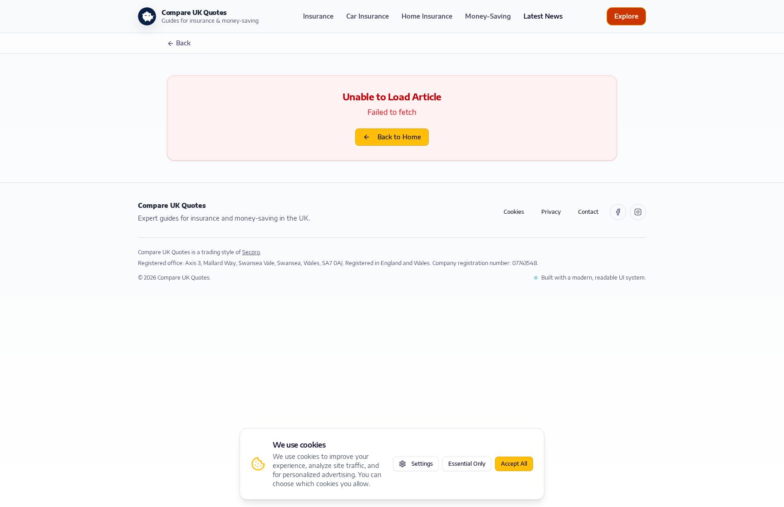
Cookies (514, 211)
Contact (588, 211)
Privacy (551, 211)
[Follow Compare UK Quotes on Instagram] (638, 212)
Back (183, 43)
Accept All (514, 463)
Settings (422, 463)
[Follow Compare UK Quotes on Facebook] (618, 212)
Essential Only (466, 463)
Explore (626, 16)
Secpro (251, 252)
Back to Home (399, 137)
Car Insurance (367, 16)
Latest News (543, 16)
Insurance (318, 16)
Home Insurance (427, 16)
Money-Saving (488, 16)
